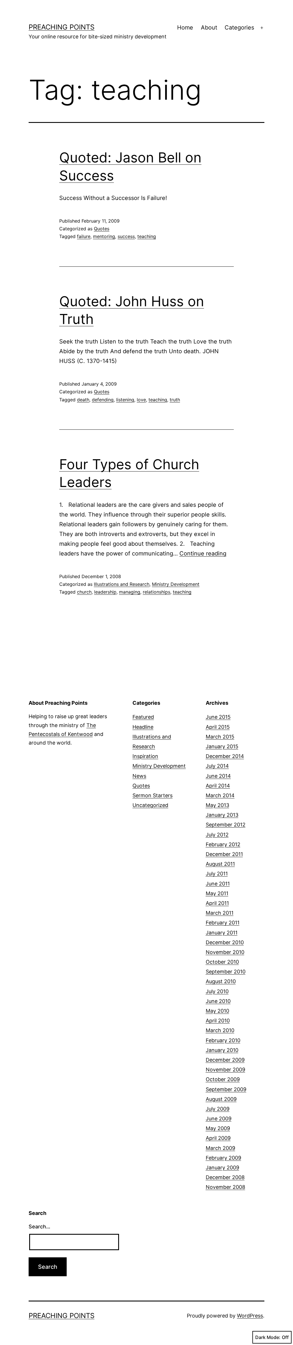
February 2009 (223, 1158)
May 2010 (217, 1011)
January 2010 (222, 1050)
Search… (39, 1227)
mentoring (104, 236)
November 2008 (225, 1187)
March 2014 (220, 795)
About (209, 27)
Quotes (101, 228)
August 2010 (221, 981)
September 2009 (226, 1089)
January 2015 (222, 746)
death (83, 399)
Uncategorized (150, 805)
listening (125, 399)
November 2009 (225, 1070)
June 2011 (218, 884)
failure (83, 236)
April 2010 (218, 1021)
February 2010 (223, 1040)
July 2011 (217, 874)
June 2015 (218, 717)
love (141, 399)
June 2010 (218, 1001)
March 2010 (220, 1030)
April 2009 (218, 1138)
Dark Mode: (267, 1337)
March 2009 (220, 1148)
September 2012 (226, 825)
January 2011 (221, 933)
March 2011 (219, 913)
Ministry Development (175, 584)
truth (175, 399)
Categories (239, 27)
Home (185, 27)
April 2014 (218, 786)
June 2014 (218, 776)
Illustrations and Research (121, 584)
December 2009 (225, 1060)
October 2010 (222, 962)
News (139, 776)
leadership (105, 592)
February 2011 (222, 923)
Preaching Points (61, 27)
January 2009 (222, 1168)
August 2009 (221, 1099)
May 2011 (217, 893)
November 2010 (225, 952)
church (84, 592)
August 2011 (220, 864)
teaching (146, 236)
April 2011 (217, 903)
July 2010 (217, 991)
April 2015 (218, 727)
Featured (143, 717)
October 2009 (223, 1079)
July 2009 (217, 1109)
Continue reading (202, 553)
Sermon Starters (152, 795)
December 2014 (225, 756)
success (126, 236)
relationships (156, 592)
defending (103, 399)
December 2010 (225, 942)
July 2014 (217, 766)
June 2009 (218, 1119)
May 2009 (218, 1128)
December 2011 (224, 854)
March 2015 (220, 737)
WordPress (250, 1316)
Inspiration (145, 756)
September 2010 (226, 972)
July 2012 (217, 835)
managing (129, 592)
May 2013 (217, 805)
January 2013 (222, 815)
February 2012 (223, 844)
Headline (142, 727)
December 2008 (225, 1177)
